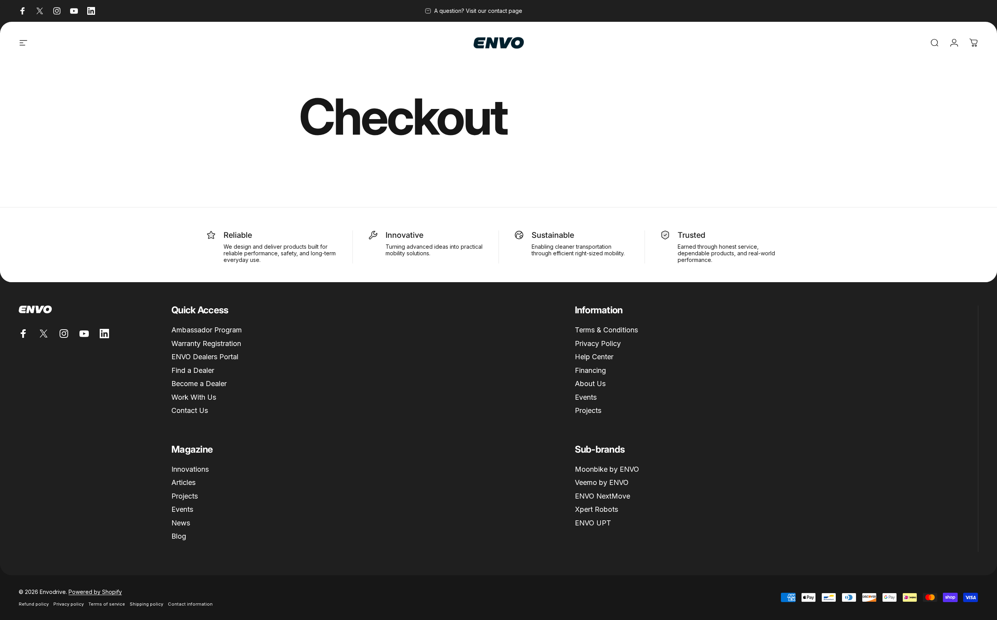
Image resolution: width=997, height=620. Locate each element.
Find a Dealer (192, 370)
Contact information (190, 604)
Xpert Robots (596, 509)
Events (586, 397)
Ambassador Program (206, 330)
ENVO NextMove (602, 496)
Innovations (190, 469)
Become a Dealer (199, 383)
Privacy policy (68, 604)
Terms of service (106, 604)
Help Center (594, 357)
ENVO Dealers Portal (204, 357)
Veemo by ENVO (602, 482)
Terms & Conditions (606, 330)
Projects (588, 410)
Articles (183, 482)
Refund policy (34, 604)
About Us (590, 383)
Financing (590, 370)
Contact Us (189, 410)
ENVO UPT (593, 523)
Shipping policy (146, 604)
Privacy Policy (598, 343)
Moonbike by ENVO (607, 469)
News (180, 523)
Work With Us (193, 397)
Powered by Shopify (95, 591)
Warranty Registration (206, 343)
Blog (178, 536)
